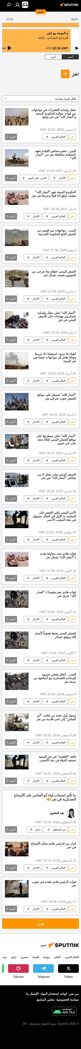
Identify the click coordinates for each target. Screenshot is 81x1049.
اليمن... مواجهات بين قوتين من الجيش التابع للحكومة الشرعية (56, 232)
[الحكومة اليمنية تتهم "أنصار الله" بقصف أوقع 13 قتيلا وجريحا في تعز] (17, 197)
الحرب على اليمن (37, 177)
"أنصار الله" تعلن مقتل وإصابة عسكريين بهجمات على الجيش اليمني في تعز (57, 316)
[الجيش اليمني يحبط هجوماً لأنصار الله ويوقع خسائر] (17, 640)
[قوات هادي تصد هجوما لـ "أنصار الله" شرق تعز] (17, 599)
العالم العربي (58, 136)
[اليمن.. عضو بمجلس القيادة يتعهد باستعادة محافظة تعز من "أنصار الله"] (17, 158)
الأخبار (62, 177)
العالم (57, 957)
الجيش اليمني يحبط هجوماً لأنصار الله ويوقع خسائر (55, 635)
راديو (38, 829)
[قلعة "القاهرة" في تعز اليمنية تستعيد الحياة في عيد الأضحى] (17, 762)
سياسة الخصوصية (67, 999)
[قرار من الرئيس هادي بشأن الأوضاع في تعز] (17, 849)
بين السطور (59, 829)
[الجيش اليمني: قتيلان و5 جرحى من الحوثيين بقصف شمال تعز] (17, 278)
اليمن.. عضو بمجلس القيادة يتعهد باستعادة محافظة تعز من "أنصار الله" (55, 154)
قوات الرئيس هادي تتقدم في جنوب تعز (54, 883)
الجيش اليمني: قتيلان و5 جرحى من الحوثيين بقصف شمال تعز (54, 273)
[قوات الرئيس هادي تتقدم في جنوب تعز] (17, 888)
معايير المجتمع (46, 999)
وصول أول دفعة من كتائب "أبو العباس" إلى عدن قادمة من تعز (56, 717)
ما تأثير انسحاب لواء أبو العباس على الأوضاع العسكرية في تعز (45, 797)
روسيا (46, 957)
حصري (24, 957)
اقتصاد (35, 957)
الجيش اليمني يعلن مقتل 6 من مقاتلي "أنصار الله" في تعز (56, 476)
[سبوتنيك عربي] (70, 6)
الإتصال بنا (32, 993)
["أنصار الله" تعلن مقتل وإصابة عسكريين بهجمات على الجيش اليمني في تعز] (17, 319)
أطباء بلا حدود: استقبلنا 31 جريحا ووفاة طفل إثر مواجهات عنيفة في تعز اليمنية (54, 357)
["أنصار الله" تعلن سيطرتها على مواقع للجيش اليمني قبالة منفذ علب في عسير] (17, 441)
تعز (75, 74)
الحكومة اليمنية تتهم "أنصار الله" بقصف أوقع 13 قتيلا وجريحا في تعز (54, 193)
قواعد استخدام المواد (53, 993)
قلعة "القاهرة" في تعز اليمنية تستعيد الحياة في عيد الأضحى (57, 758)
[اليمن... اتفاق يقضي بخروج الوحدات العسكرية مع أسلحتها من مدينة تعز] (17, 681)
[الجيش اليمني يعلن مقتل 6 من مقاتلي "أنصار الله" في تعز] (17, 480)
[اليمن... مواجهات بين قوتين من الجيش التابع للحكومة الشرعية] (17, 237)
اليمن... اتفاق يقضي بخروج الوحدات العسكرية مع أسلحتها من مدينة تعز (54, 678)
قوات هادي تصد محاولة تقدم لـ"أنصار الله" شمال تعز (58, 555)
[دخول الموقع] (17, 4)
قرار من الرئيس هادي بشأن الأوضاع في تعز (53, 845)
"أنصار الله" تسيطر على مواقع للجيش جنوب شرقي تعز (56, 396)
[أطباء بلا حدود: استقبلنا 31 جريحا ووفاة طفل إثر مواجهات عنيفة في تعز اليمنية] (17, 361)
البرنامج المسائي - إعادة (53, 37)
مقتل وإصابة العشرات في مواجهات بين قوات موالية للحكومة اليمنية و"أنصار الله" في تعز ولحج (53, 113)
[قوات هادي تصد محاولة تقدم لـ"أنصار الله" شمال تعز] (17, 559)
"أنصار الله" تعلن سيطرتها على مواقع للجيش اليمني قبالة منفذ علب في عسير (56, 439)
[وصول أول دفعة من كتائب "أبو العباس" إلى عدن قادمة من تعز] (17, 722)
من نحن (74, 993)
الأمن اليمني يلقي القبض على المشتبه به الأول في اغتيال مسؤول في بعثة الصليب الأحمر (54, 516)
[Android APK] (64, 1012)
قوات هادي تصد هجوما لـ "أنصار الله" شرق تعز (56, 593)
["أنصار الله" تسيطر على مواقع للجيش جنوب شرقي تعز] (17, 401)
